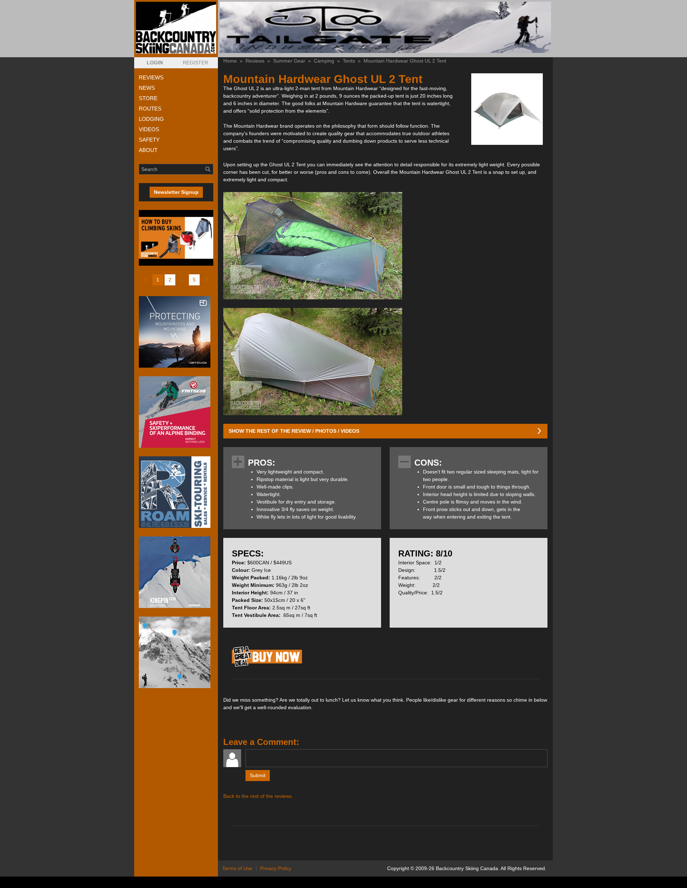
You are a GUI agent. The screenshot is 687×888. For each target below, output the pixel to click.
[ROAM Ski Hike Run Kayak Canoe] (176, 492)
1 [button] (157, 280)
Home (230, 61)
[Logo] (176, 28)
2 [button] (170, 280)
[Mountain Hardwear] (267, 666)
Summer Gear (289, 61)
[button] (154, 62)
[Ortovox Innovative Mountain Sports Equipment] (176, 332)
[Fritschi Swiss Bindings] (176, 412)
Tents (349, 61)
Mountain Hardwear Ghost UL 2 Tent (405, 61)
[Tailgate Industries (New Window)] (385, 27)
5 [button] (194, 280)
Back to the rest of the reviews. (258, 796)
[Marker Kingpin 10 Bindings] (176, 572)
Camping (324, 61)
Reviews (254, 61)
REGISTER (195, 62)
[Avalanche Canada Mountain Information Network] (176, 652)
